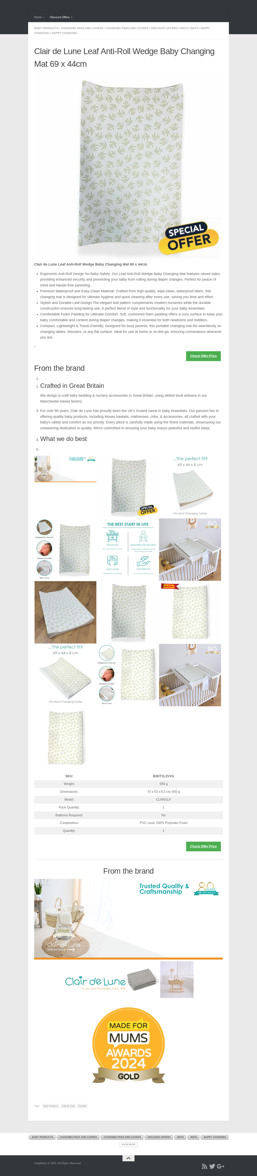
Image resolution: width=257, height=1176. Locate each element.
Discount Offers (60, 17)
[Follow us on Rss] (205, 1166)
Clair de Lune (68, 1106)
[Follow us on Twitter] (212, 1166)
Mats (184, 28)
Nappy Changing (64, 33)
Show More (128, 1144)
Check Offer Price (203, 356)
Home (38, 17)
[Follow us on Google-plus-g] (220, 1166)
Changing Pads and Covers (82, 28)
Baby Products (46, 28)
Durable (82, 1106)
